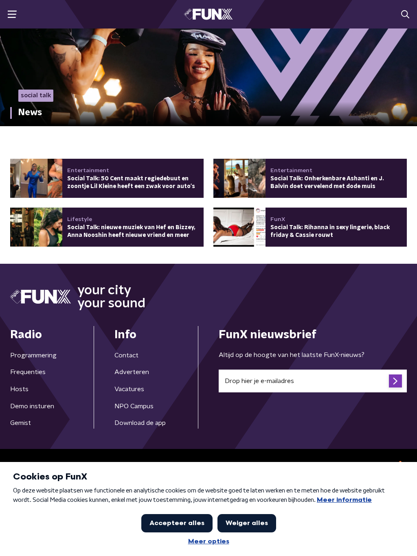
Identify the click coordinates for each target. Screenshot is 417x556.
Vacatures (129, 389)
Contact (126, 355)
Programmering (33, 355)
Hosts (19, 389)
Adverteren (131, 372)
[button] (12, 14)
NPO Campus (134, 406)
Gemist (20, 423)
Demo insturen (32, 406)
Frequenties (28, 372)
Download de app (140, 423)
